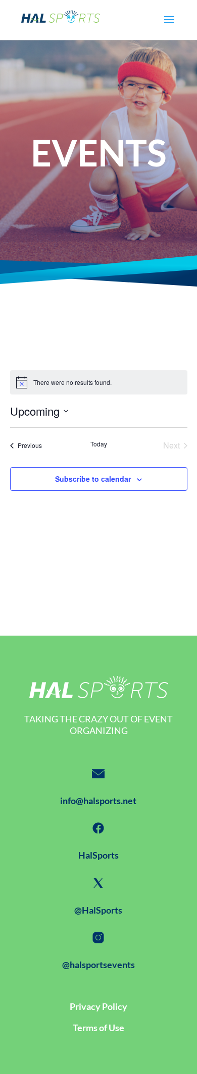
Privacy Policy (98, 1006)
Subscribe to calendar (93, 479)
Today (98, 444)
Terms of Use (98, 1027)
